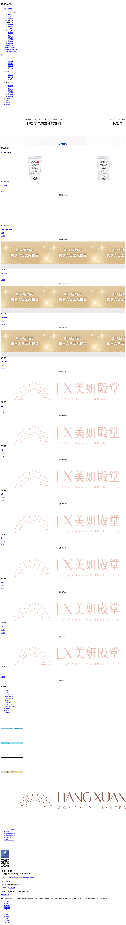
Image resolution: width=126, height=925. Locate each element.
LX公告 (10, 29)
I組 (2, 538)
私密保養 (7, 710)
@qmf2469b (11, 888)
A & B (6, 700)
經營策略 (10, 18)
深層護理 (10, 43)
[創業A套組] (14, 267)
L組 (2, 670)
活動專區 (10, 26)
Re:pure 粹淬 (7, 702)
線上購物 (9, 45)
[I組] (14, 532)
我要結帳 (7, 922)
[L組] (14, 664)
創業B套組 (4, 317)
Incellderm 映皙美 (9, 694)
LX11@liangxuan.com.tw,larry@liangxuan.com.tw (20, 877)
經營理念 (10, 14)
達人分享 (10, 24)
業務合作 (10, 20)
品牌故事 (10, 16)
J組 (2, 582)
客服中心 (9, 840)
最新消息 (8, 831)
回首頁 (3, 152)
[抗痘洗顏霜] (14, 179)
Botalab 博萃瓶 (8, 696)
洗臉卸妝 (10, 33)
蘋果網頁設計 (5, 895)
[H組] (14, 488)
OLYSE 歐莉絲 (8, 698)
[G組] (14, 444)
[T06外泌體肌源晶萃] (14, 223)
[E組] (14, 400)
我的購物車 (8, 9)
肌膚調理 (7, 708)
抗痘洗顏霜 (4, 185)
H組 (2, 494)
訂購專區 (7, 690)
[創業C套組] (14, 356)
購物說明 (11, 49)
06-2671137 (8, 881)
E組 (2, 406)
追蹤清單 (7, 916)
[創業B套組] (14, 311)
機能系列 (7, 712)
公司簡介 (9, 829)
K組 (2, 626)
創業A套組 (4, 273)
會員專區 (9, 47)
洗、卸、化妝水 (9, 704)
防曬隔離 (10, 39)
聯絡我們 (10, 51)
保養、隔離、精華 (9, 706)
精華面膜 (10, 41)
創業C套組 (4, 361)
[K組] (14, 620)
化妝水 (10, 35)
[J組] (14, 576)
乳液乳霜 (10, 37)
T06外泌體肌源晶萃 (7, 229)
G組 (2, 450)
